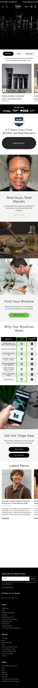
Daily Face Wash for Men (9, 651)
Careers (4, 656)
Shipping (4, 615)
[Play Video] (19, 26)
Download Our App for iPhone (10, 679)
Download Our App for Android (11, 681)
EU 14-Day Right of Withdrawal (11, 628)
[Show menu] (3, 6)
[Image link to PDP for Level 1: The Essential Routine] (17, 78)
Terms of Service (6, 583)
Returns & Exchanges (8, 613)
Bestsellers (29, 54)
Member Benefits (7, 642)
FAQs (3, 610)
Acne (18, 54)
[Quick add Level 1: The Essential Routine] (4, 90)
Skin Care (8, 54)
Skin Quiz (4, 677)
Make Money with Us (8, 617)
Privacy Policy (30, 582)
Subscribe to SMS (7, 587)
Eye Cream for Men (7, 653)
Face (3, 668)
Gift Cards (5, 674)
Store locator (5, 624)
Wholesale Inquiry (7, 621)
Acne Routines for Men (8, 649)
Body (3, 670)
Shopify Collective (7, 626)
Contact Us (5, 608)
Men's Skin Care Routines (9, 666)
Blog (3, 645)
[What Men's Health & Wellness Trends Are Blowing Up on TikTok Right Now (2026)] (17, 484)
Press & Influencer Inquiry (9, 619)
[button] (7, 6)
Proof (3, 640)
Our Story (4, 638)
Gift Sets (4, 672)
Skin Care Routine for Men (9, 647)
